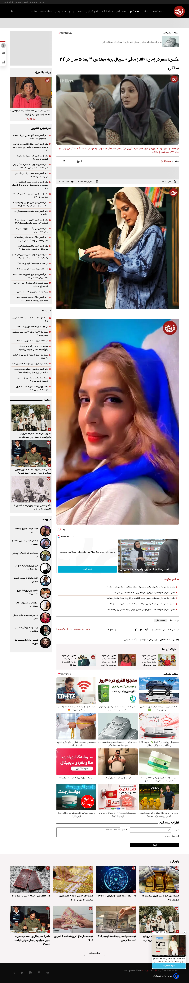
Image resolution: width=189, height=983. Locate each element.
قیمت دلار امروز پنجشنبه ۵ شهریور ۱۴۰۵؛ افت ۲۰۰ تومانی (30, 356)
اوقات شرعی (8, 2)
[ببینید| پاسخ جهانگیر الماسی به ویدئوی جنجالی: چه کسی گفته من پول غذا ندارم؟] (45, 630)
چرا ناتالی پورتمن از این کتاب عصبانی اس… (26, 604)
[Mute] (125, 570)
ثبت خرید (87, 569)
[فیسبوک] (136, 630)
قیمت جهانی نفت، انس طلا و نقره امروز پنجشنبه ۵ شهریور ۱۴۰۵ (32, 388)
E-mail (175, 837)
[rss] (14, 973)
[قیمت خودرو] (3, 54)
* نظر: (124, 830)
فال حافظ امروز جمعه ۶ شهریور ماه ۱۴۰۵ (32, 269)
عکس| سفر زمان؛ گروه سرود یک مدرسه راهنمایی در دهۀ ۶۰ (32, 157)
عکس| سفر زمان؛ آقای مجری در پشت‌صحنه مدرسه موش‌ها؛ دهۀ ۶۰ (30, 137)
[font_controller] (68, 161)
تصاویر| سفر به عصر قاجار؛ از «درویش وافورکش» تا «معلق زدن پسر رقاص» (33, 348)
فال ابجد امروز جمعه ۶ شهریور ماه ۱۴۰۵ (32, 263)
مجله (47, 399)
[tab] (34, 119)
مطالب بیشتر (94, 953)
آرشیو (26, 2)
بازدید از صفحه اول (167, 639)
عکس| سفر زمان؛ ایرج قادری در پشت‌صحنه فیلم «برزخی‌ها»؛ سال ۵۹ (30, 276)
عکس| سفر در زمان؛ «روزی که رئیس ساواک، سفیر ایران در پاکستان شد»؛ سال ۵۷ (142, 604)
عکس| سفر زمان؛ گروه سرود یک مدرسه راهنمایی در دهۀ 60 (68, 660)
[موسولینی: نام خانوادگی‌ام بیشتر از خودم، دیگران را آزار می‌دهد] (45, 555)
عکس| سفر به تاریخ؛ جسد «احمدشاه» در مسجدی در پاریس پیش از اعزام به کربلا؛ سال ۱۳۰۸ (30, 185)
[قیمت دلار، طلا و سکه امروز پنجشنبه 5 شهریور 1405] (159, 879)
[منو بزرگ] (7, 11)
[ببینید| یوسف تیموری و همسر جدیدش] (45, 531)
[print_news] (78, 162)
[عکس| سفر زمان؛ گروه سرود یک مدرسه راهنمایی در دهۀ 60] (87, 660)
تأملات (145, 11)
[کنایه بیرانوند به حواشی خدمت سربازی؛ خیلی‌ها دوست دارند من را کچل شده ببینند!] (45, 580)
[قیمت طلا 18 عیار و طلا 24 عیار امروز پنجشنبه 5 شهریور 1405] (73, 879)
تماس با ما (33, 2)
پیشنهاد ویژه (42, 72)
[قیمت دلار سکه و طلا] (3, 46)
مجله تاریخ (134, 11)
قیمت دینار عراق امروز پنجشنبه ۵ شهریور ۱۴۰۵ (30, 363)
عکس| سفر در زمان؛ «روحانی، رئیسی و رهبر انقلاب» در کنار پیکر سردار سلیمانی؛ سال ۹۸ (140, 598)
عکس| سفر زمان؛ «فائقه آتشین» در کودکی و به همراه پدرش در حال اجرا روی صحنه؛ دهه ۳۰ (30, 147)
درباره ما (42, 2)
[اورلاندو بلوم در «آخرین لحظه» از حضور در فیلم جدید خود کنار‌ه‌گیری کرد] (45, 543)
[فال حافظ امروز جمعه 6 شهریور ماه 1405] (30, 879)
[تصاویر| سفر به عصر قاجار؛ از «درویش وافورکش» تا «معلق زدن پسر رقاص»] (31, 418)
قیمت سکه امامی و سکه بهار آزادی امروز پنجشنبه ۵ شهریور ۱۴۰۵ (32, 379)
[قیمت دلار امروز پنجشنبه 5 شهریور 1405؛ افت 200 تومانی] (116, 919)
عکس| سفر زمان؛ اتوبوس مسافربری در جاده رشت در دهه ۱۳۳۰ (30, 195)
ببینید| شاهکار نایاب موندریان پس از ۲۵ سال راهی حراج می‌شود (30, 285)
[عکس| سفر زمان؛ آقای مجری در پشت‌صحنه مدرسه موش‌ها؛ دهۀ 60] (167, 660)
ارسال (154, 845)
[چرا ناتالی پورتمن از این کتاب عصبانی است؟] (45, 605)
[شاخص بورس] (3, 62)
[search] (12, 12)
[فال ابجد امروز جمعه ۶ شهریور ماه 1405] (116, 879)
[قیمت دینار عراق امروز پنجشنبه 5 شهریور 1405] (73, 919)
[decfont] (58, 161)
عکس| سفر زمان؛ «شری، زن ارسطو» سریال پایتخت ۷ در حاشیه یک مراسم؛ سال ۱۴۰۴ (31, 221)
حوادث (34, 11)
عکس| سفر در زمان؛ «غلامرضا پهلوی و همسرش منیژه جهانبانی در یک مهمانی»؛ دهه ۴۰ (141, 587)
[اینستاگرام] (39, 973)
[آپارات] (30, 973)
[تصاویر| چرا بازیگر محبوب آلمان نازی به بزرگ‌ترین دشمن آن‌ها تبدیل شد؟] (45, 642)
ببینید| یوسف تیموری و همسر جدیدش (32, 291)
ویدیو (71, 11)
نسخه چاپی (128, 639)
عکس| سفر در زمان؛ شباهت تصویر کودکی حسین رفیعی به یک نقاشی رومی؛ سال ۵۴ (141, 609)
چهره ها (46, 519)
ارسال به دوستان (146, 639)
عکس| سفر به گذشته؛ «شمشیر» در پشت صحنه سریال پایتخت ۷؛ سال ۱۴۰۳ (32, 299)
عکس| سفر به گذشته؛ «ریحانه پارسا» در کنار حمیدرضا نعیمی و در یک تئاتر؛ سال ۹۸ (31, 239)
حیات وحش (60, 11)
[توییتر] (140, 630)
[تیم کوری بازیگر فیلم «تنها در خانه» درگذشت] (45, 568)
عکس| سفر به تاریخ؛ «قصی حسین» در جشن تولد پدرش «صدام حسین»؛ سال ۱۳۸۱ (30, 256)
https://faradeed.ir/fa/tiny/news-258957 (74, 629)
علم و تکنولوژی (92, 11)
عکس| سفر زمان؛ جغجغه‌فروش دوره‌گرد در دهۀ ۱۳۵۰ (31, 213)
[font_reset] (63, 161)
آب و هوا (18, 2)
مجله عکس (121, 11)
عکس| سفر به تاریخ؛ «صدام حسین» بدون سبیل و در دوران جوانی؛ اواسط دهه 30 (33, 471)
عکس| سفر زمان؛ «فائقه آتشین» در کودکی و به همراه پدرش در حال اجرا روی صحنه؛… (108, 662)
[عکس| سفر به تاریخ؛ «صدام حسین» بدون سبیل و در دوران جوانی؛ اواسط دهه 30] (31, 453)
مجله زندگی (107, 11)
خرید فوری (169, 965)
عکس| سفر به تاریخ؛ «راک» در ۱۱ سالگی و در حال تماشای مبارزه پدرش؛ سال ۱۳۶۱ (30, 166)
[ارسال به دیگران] (82, 162)
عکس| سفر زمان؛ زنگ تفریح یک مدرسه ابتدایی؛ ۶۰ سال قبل (32, 230)
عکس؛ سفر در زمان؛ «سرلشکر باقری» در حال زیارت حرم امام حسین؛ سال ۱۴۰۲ (144, 592)
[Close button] (184, 932)
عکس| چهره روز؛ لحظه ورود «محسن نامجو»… (27, 592)
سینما (79, 11)
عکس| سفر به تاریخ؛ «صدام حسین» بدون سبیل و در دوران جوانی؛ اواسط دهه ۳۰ (31, 371)
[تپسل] (58, 536)
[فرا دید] (179, 11)
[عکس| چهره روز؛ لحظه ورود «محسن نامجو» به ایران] (45, 593)
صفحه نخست (158, 11)
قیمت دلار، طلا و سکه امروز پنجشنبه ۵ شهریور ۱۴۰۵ (30, 319)
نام (177, 830)
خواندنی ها (169, 649)
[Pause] (121, 570)
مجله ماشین (45, 11)
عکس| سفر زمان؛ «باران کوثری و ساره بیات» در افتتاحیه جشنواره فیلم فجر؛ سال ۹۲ (30, 204)
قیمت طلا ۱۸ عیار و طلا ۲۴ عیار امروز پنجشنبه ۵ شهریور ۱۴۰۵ (30, 334)
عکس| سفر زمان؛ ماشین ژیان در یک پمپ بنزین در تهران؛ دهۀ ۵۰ (31, 175)
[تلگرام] (146, 630)
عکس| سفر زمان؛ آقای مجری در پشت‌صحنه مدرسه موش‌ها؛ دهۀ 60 (148, 660)
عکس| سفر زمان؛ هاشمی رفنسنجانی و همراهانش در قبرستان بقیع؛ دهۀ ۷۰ (33, 247)
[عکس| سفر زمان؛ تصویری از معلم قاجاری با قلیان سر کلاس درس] (31, 489)
